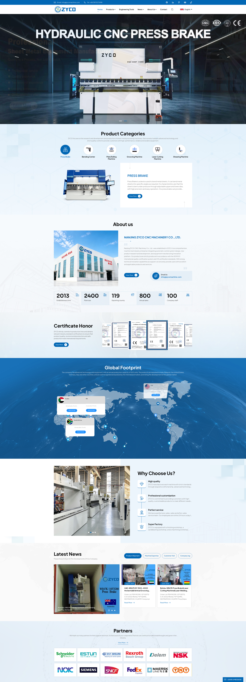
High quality (154, 481)
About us (151, 9)
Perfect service (155, 510)
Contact (163, 9)
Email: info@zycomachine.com (68, 2)
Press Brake (137, 175)
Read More (115, 430)
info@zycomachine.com (171, 277)
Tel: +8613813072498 (94, 2)
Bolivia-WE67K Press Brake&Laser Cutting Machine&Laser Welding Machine (174, 589)
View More (134, 196)
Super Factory (155, 524)
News (140, 9)
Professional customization (161, 495)
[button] (6, 69)
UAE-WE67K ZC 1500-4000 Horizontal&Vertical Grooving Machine (136, 589)
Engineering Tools (126, 9)
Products (110, 9)
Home (100, 9)
